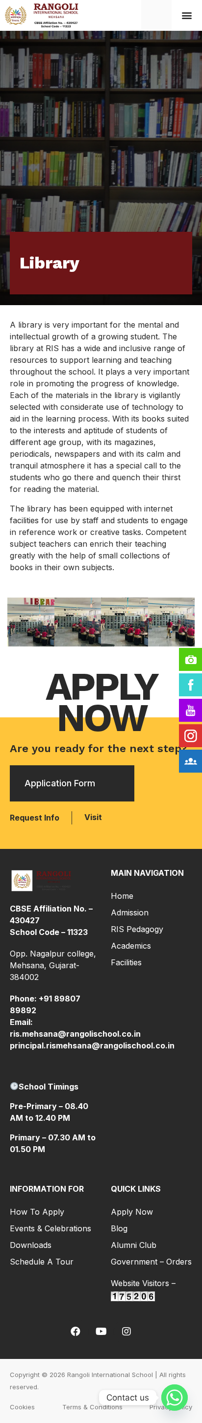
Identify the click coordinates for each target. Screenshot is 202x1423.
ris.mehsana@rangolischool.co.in (75, 1034)
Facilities (126, 962)
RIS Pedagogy (137, 929)
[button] (187, 15)
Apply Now (132, 1212)
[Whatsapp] (174, 1397)
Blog (119, 1228)
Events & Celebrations (50, 1228)
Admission (130, 912)
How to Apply (37, 1212)
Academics (131, 946)
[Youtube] (101, 1331)
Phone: (24, 998)
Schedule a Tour (42, 1262)
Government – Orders (151, 1262)
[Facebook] (75, 1331)
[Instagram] (126, 1331)
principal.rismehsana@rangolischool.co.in (92, 1045)
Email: (21, 1022)
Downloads (30, 1245)
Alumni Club (133, 1245)
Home (122, 896)
